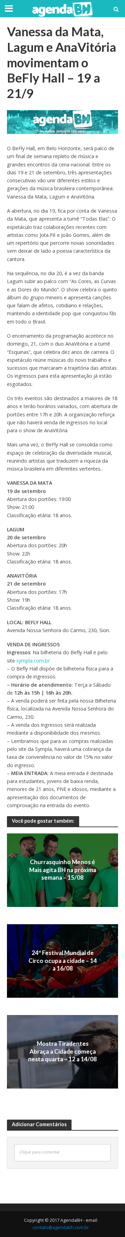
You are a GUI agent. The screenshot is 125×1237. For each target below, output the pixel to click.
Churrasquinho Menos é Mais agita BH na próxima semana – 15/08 (62, 870)
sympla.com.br (33, 660)
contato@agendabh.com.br (61, 1227)
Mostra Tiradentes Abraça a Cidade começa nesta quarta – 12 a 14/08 (62, 1051)
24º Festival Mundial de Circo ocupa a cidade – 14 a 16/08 (62, 960)
